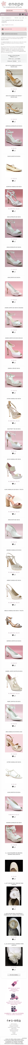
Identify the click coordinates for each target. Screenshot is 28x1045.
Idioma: (3, 17)
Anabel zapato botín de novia (13, 671)
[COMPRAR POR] (14, 29)
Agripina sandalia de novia (14, 186)
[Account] (20, 14)
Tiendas (13, 1033)
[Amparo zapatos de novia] (14, 643)
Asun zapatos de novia (13, 792)
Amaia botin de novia (14, 519)
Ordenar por (9, 61)
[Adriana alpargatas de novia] (14, 128)
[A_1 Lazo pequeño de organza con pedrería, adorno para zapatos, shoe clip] (14, 856)
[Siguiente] (17, 56)
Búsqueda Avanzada (14, 1030)
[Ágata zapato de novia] (14, 158)
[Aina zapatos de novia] (14, 280)
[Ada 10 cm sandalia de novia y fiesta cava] (14, 69)
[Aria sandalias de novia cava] (14, 734)
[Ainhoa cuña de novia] (14, 370)
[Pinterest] (15, 1020)
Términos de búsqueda (14, 1029)
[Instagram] (17, 1020)
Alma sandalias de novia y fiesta (14, 489)
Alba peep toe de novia (14, 429)
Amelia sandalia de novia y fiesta (13, 610)
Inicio (3, 24)
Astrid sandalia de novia (14, 762)
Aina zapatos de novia (14, 277)
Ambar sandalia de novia (14, 580)
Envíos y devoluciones (14, 1025)
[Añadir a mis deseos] (13, 91)
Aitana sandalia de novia (14, 398)
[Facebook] (7, 1020)
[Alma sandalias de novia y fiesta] (14, 492)
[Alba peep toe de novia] (14, 431)
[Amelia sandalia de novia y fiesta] (14, 613)
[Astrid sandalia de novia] (14, 764)
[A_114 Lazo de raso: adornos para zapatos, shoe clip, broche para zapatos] (14, 947)
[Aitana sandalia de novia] (14, 401)
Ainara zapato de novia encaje (14, 338)
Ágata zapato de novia (14, 156)
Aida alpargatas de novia (14, 247)
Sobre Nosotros (14, 1023)
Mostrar (10, 58)
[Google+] (12, 1020)
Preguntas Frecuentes (14, 1026)
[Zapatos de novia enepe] (12, 1)
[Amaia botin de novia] (14, 522)
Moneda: (16, 17)
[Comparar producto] (15, 91)
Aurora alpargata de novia (14, 822)
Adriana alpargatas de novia (14, 126)
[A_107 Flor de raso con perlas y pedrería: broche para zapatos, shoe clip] (14, 887)
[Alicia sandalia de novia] (14, 461)
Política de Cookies (19, 1043)
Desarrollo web (14, 1034)
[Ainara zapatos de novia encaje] (14, 340)
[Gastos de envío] (14, 993)
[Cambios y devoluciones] (14, 1006)
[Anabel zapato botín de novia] (14, 673)
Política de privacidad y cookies (14, 1027)
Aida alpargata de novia (14, 217)
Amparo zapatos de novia (14, 641)
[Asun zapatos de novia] (14, 794)
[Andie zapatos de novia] (14, 704)
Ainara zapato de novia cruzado (14, 307)
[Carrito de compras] (25, 14)
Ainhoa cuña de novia (14, 368)
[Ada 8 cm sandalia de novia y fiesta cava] (14, 99)
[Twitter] (9, 1020)
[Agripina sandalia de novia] (14, 189)
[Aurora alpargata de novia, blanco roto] (14, 825)
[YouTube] (20, 1020)
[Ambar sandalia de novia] (14, 582)
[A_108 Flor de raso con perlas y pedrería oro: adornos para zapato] (14, 917)
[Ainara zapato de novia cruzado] (14, 310)
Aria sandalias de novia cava (14, 731)
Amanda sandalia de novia (14, 550)
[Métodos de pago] (14, 980)
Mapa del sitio (13, 1028)
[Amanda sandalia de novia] (14, 552)
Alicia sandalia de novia (14, 459)
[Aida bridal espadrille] (14, 249)
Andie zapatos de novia (14, 701)
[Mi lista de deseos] (22, 14)
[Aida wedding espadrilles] (14, 219)
